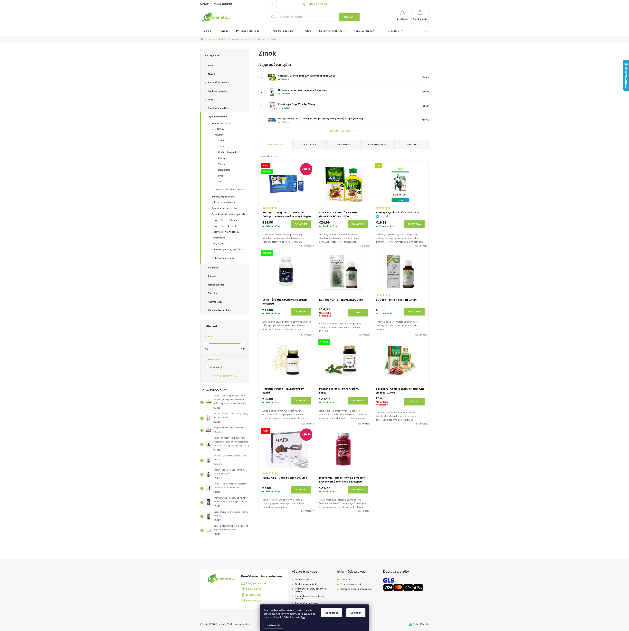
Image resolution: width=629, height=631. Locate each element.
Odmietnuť (331, 613)
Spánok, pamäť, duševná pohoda (228, 214)
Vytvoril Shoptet (421, 624)
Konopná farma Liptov (219, 310)
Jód (220, 181)
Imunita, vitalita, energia (224, 196)
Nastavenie (273, 625)
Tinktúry (212, 293)
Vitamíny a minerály (222, 123)
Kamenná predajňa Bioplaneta (356, 589)
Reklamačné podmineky (307, 603)
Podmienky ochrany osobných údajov (310, 590)
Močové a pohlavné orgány (225, 231)
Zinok (221, 146)
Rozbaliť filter (223, 376)
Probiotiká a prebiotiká (223, 258)
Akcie (211, 65)
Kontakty (204, 3)
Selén (221, 140)
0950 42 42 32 (253, 589)
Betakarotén (224, 169)
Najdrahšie (343, 144)
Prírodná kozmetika (218, 82)
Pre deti (212, 276)
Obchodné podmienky (306, 584)
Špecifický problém (218, 108)
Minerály (219, 134)
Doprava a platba (303, 579)
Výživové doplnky (217, 116)
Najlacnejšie (309, 144)
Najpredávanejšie (377, 144)
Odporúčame (275, 144)
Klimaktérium (218, 237)
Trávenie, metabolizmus (223, 202)
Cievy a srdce (218, 243)
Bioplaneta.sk (253, 594)
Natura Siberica (216, 284)
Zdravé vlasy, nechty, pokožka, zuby (227, 251)
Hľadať (349, 17)
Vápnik (221, 164)
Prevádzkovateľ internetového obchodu (310, 597)
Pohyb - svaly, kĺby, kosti (224, 226)
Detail (358, 312)
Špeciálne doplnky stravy (224, 208)
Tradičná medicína (217, 91)
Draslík (221, 175)
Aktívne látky (215, 301)
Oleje (210, 99)
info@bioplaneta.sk (256, 583)
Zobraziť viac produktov (342, 131)
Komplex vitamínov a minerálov (231, 189)
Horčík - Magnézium (228, 152)
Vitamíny (219, 128)
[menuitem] (207, 31)
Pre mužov (213, 267)
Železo (221, 158)
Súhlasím (355, 613)
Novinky (212, 74)
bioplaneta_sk (253, 600)
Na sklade (216, 367)
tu (303, 617)
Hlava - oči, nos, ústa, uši (224, 220)
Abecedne (411, 144)
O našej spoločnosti (223, 3)
